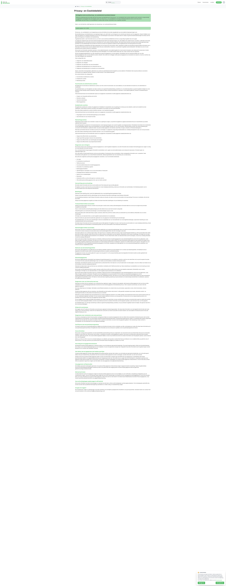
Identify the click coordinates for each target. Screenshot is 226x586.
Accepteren (220, 583)
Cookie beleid (219, 580)
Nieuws (199, 2)
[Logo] (8, 2)
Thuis (77, 6)
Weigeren (201, 583)
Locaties (212, 2)
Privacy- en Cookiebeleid (86, 6)
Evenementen (205, 2)
